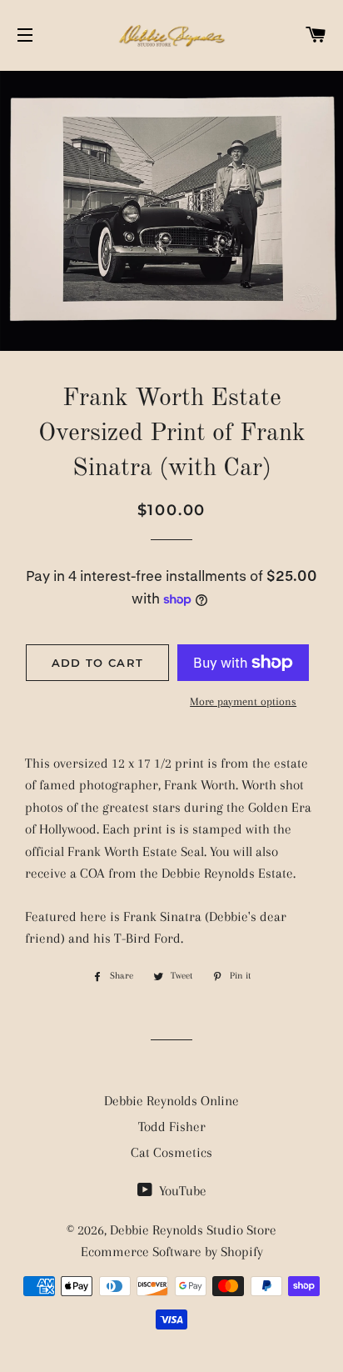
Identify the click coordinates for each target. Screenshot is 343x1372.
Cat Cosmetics (171, 1152)
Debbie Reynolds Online (171, 1101)
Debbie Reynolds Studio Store (193, 1230)
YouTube (181, 1191)
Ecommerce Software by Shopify (172, 1251)
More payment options (243, 701)
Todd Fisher (172, 1126)
